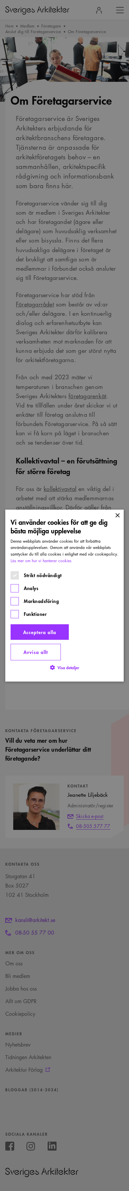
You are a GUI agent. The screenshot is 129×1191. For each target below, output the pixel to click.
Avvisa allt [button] (35, 652)
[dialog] (64, 595)
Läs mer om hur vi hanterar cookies (41, 561)
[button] (64, 667)
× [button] (117, 515)
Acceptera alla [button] (39, 632)
